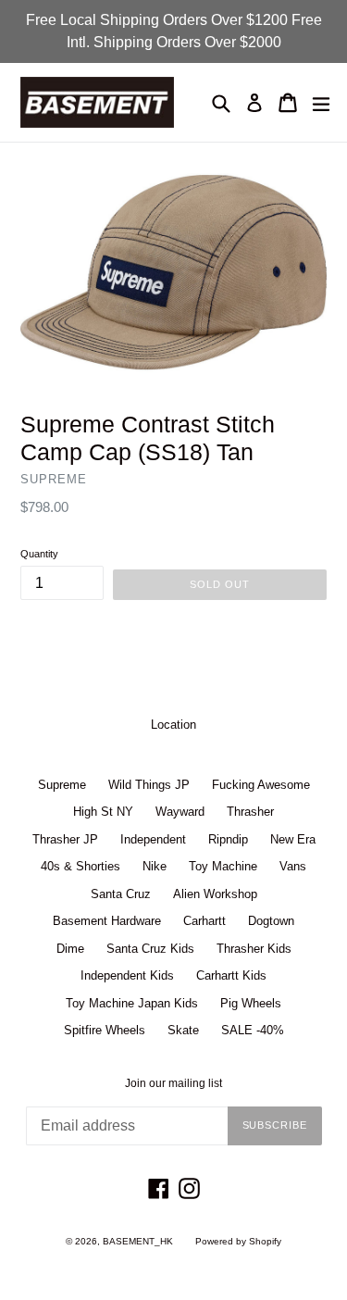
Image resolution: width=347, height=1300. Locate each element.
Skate (183, 1030)
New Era (293, 839)
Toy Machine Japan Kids (132, 1003)
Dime (70, 949)
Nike (155, 866)
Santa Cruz (121, 894)
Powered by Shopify (238, 1241)
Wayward (179, 812)
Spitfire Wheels (104, 1030)
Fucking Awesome (261, 785)
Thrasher (250, 812)
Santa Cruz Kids (150, 949)
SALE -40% (252, 1030)
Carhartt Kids (231, 975)
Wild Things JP (149, 785)
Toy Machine (223, 866)
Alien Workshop (215, 894)
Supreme (62, 785)
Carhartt (204, 921)
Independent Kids (127, 975)
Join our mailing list (173, 1083)
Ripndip (228, 839)
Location (173, 724)
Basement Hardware (107, 921)
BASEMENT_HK (138, 1241)
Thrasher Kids (254, 949)
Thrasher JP (65, 839)
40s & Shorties (80, 866)
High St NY (103, 812)
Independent (153, 839)
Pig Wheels (250, 1003)
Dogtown (271, 921)
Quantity (39, 553)
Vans (292, 866)
